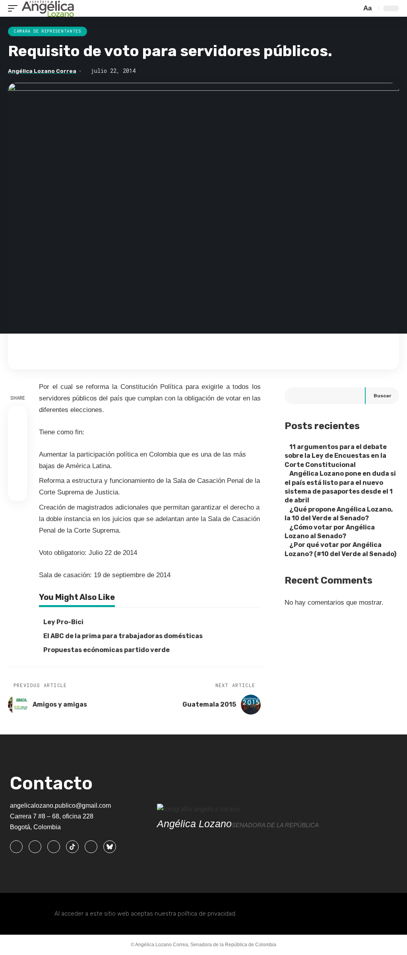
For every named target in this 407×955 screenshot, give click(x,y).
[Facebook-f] (16, 846)
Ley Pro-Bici (63, 622)
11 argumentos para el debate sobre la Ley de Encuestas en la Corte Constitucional (336, 456)
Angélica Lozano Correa (42, 71)
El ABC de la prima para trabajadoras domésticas (123, 636)
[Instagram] (53, 846)
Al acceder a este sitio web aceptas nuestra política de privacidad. (145, 913)
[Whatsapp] (91, 846)
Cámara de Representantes (47, 31)
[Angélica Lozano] (47, 8)
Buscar (382, 395)
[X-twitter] (35, 846)
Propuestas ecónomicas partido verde (106, 650)
